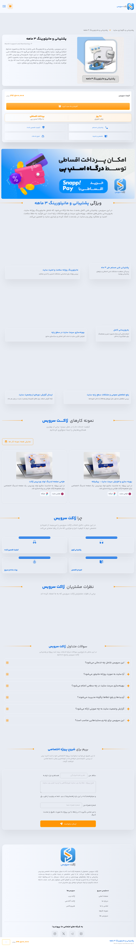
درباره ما (105, 901)
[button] (68, 106)
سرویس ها (103, 915)
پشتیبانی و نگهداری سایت (123, 30)
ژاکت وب (71, 896)
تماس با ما (104, 906)
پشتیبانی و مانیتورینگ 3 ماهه (95, 30)
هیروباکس (70, 906)
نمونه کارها (103, 911)
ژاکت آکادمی (70, 901)
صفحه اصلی (103, 896)
